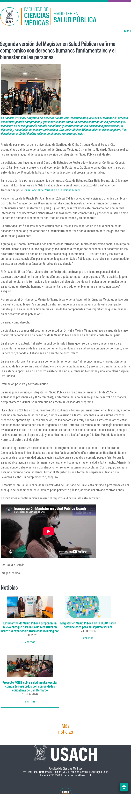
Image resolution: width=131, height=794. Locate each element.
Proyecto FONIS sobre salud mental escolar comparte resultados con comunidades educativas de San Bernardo (30, 686)
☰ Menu (125, 31)
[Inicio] (46, 17)
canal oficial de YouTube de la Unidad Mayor (52, 190)
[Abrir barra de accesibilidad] (124, 787)
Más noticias (65, 729)
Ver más (30, 642)
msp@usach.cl (82, 775)
